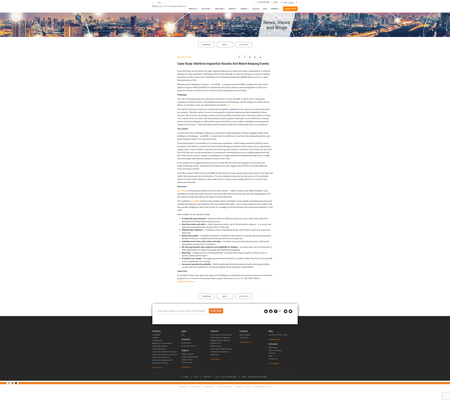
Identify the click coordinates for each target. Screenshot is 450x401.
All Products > (157, 367)
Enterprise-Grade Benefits (162, 360)
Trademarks (183, 387)
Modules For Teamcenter (162, 343)
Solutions (206, 9)
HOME (185, 377)
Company (274, 9)
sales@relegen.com (186, 281)
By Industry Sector (188, 346)
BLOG (195, 377)
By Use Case (186, 343)
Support (232, 9)
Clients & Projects (276, 350)
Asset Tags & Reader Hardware (164, 352)
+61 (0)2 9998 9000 (263, 2)
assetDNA (181, 190)
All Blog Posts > (275, 339)
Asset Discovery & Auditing (221, 335)
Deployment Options (160, 363)
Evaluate (256, 9)
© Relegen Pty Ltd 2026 (262, 387)
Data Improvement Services (221, 349)
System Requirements (190, 357)
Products (193, 9)
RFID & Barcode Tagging (220, 337)
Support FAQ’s (187, 360)
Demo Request (245, 335)
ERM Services (215, 346)
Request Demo (290, 9)
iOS (182, 335)
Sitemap (238, 387)
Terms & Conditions (225, 387)
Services (244, 9)
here (228, 105)
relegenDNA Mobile (159, 346)
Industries (219, 9)
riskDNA (155, 337)
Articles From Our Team (278, 335)
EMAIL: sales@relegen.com (254, 377)
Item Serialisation (159, 349)
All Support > (186, 367)
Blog (265, 9)
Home (153, 2)
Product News (187, 362)
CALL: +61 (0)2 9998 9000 (226, 377)
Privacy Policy (196, 387)
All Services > (215, 359)
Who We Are (273, 347)
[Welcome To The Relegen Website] (169, 6)
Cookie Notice (209, 387)
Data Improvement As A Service (164, 354)
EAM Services (215, 343)
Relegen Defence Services (220, 340)
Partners (272, 353)
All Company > (274, 363)
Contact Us (273, 359)
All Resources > (245, 342)
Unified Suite (157, 340)
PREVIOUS (206, 44)
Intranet (248, 387)
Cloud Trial (244, 337)
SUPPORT (207, 377)
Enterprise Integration (161, 357)
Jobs (270, 356)
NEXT (225, 44)
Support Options (187, 354)
